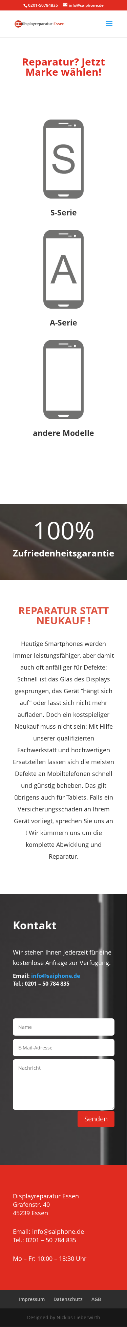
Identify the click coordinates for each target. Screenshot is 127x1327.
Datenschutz (68, 1299)
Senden (96, 1118)
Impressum (32, 1299)
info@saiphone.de (55, 976)
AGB (96, 1299)
